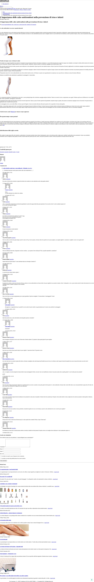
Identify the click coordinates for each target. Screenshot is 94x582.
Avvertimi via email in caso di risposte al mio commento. (12, 456)
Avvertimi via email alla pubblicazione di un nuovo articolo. (13, 458)
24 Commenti (33, 24)
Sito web (2, 453)
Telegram (13, 111)
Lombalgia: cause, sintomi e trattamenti (8, 483)
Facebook (2, 151)
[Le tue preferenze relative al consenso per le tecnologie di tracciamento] (92, 580)
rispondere (30, 168)
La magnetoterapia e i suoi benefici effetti (9, 469)
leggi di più (56, 471)
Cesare (2, 24)
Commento (2, 446)
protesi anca (16, 24)
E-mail (17, 151)
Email (1, 451)
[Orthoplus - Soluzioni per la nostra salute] (4, 1)
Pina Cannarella (6, 358)
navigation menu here (11, 8)
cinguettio (6, 151)
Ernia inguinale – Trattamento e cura (8, 553)
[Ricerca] (12, 7)
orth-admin (7, 304)
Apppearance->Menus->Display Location (22, 9)
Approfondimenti (7, 24)
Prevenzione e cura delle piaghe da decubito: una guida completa (14, 575)
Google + (14, 151)
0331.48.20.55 (5, 3)
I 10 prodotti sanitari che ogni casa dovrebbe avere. (11, 505)
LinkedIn (10, 151)
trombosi (28, 24)
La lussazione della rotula (5, 520)
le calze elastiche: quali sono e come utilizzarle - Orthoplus (15, 168)
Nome (1, 449)
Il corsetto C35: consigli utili (6, 476)
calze (12, 24)
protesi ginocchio (22, 24)
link (3, 125)
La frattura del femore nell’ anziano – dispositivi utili (11, 546)
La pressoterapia (3, 539)
